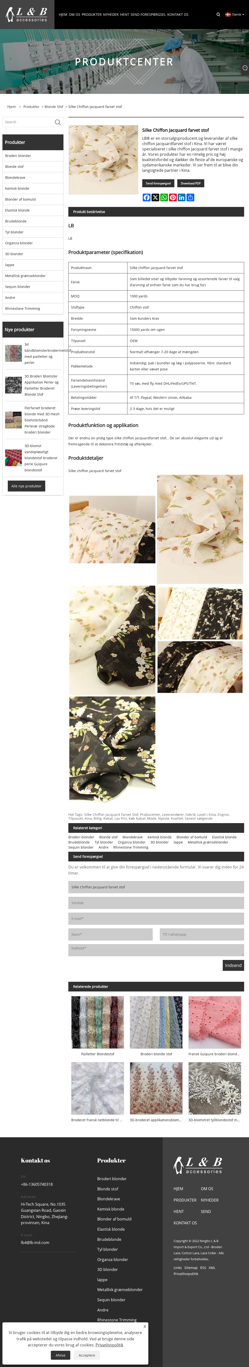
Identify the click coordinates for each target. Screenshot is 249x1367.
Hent (179, 1211)
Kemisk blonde (17, 188)
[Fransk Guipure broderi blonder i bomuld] (215, 1021)
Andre (10, 297)
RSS (203, 1267)
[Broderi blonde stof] (156, 1021)
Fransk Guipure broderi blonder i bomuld (216, 1054)
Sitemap (191, 1267)
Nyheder (210, 1200)
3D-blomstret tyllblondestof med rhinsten (216, 1120)
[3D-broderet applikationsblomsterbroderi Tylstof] (156, 1087)
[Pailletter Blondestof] (97, 1021)
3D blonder (14, 254)
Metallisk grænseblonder (25, 275)
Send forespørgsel (158, 183)
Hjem (178, 1188)
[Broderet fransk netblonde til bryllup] (97, 1087)
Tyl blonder (14, 232)
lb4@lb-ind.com (35, 1242)
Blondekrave (15, 177)
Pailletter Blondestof (97, 1054)
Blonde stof (53, 106)
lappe (9, 264)
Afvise (60, 1355)
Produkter (31, 106)
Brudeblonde (16, 221)
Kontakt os (185, 1223)
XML (212, 1267)
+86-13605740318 (37, 1184)
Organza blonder (19, 243)
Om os (207, 1188)
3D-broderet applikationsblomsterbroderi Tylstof (158, 1120)
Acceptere (87, 1355)
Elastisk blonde (17, 210)
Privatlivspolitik (186, 1273)
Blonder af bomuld (20, 199)
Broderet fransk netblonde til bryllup (99, 1120)
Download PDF (191, 183)
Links (178, 1267)
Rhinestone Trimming (22, 308)
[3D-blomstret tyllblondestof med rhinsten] (215, 1087)
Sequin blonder (17, 286)
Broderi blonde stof (156, 1054)
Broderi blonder (18, 155)
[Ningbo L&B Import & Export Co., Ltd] (26, 14)
